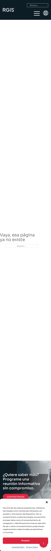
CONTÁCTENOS (15, 496)
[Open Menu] (37, 13)
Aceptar (25, 540)
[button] (46, 502)
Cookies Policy (18, 547)
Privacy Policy (32, 547)
